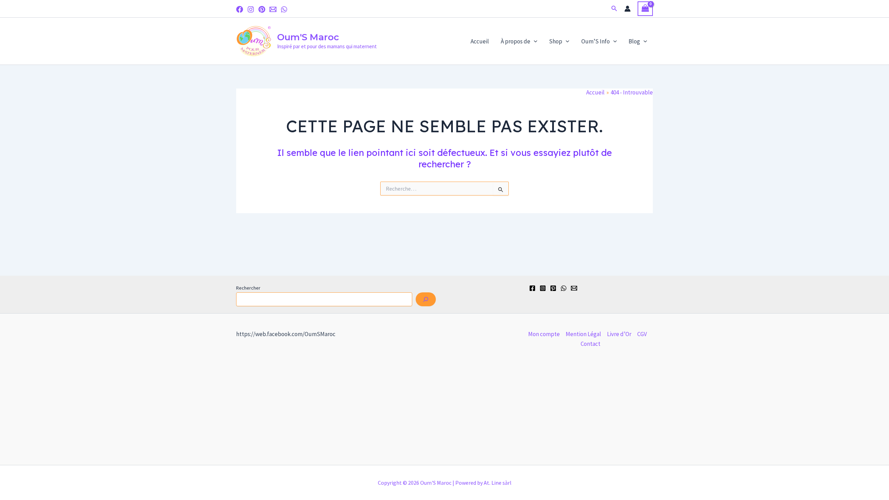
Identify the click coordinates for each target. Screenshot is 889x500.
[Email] (272, 9)
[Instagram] (250, 9)
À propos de (515, 41)
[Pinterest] (261, 9)
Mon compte (544, 334)
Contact (590, 344)
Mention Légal (583, 334)
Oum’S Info (595, 41)
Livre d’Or (619, 334)
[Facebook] (239, 9)
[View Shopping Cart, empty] (645, 8)
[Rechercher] (426, 299)
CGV (642, 334)
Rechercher (248, 288)
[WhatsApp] (284, 9)
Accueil (480, 41)
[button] (614, 8)
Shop (555, 41)
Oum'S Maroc (308, 37)
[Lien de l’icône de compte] (627, 9)
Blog (634, 41)
